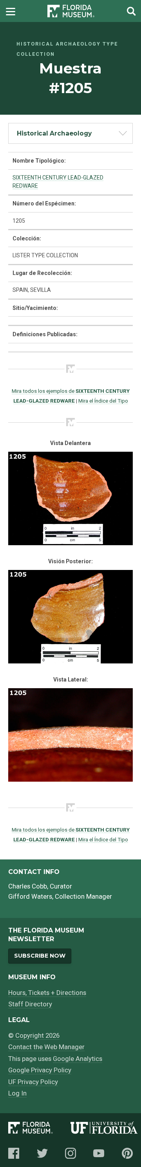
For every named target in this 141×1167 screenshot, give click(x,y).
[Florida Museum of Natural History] (39, 1129)
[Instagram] (70, 1153)
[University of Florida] (103, 1129)
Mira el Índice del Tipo (103, 401)
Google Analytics (77, 1059)
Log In (17, 1093)
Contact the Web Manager (46, 1047)
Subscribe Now (39, 955)
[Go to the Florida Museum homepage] (70, 11)
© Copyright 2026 (34, 1035)
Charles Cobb (27, 886)
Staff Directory (30, 1004)
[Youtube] (98, 1153)
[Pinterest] (127, 1153)
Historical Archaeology (54, 133)
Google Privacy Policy (39, 1070)
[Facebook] (13, 1153)
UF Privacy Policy (33, 1082)
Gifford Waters (30, 896)
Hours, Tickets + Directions (47, 993)
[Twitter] (42, 1153)
